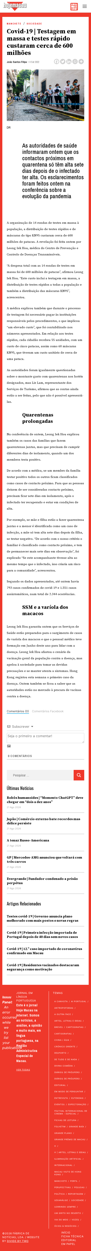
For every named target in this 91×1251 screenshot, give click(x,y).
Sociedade (34, 23)
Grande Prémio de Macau (69, 1139)
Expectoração (77, 1104)
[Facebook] (56, 61)
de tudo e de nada (65, 1059)
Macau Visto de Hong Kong (67, 1173)
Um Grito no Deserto (67, 1213)
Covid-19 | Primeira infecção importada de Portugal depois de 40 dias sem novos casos (42, 935)
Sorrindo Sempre (65, 1207)
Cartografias (75, 1027)
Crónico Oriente (64, 1046)
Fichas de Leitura (65, 1120)
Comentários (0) (18, 711)
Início (65, 1232)
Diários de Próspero (67, 1072)
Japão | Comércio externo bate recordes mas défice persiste (43, 821)
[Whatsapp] (75, 61)
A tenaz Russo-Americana (28, 840)
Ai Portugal (78, 1001)
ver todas (23, 1069)
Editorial (60, 1085)
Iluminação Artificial (67, 1159)
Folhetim (60, 1126)
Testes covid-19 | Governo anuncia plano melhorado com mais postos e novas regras (43, 918)
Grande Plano (63, 1133)
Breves (58, 1027)
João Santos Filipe (17, 62)
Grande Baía (76, 1126)
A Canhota (61, 1001)
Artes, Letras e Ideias (68, 1021)
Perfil (74, 1181)
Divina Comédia (63, 1066)
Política (59, 1194)
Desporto (60, 1053)
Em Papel (68, 1244)
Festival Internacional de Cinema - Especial (70, 1112)
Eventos (59, 1104)
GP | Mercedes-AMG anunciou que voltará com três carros (44, 859)
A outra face (62, 1014)
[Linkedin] (69, 61)
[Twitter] (62, 61)
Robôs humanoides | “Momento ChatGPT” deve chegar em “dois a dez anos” (45, 800)
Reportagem (75, 1194)
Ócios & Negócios (65, 1226)
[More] (81, 61)
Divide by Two (18, 1241)
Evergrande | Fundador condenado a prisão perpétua (42, 881)
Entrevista (61, 1098)
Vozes (75, 1219)
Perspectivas (62, 1187)
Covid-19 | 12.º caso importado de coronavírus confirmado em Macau (44, 951)
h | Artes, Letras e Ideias (70, 1152)
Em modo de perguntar (68, 1091)
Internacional (63, 1165)
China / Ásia (61, 1040)
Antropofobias (63, 1008)
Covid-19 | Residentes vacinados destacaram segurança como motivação (43, 967)
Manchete (14, 23)
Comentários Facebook (47, 711)
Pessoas (79, 1187)
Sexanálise (61, 1200)
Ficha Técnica (72, 1236)
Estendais (77, 1098)
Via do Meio (61, 1219)
